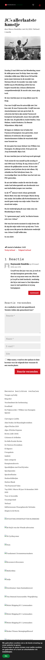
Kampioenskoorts (12, 463)
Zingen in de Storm (12, 511)
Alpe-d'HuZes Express (13, 430)
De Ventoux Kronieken (13, 445)
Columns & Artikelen (13, 437)
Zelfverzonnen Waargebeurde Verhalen (20, 507)
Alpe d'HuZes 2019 (12, 426)
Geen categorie (10, 460)
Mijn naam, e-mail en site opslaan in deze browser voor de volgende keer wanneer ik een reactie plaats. (22, 362)
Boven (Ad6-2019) (11, 434)
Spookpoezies (10, 471)
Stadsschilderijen (11, 478)
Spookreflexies (10, 474)
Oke (6, 656)
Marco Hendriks (15, 29)
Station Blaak (10, 482)
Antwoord (34, 293)
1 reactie (8, 32)
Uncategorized (10, 500)
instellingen (7, 652)
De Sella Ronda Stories (13, 441)
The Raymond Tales (12, 486)
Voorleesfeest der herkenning (16, 402)
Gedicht (7, 456)
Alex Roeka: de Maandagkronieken (18, 422)
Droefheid (8, 406)
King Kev (8, 399)
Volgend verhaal (24, 250)
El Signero (8, 448)
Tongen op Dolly (11, 395)
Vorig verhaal (10, 250)
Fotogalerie (9, 452)
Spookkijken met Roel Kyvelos (16, 467)
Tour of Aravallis (11, 496)
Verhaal (36, 29)
